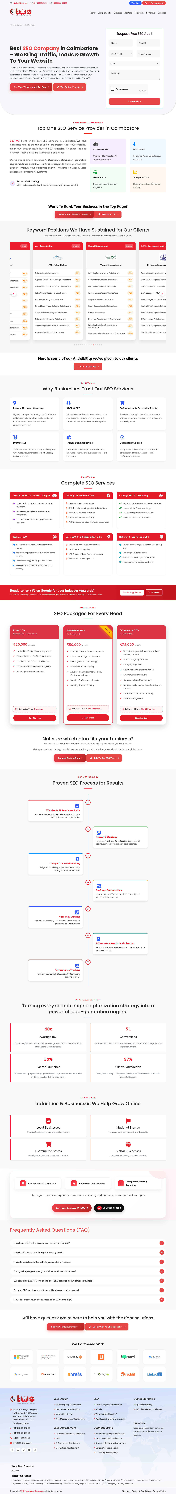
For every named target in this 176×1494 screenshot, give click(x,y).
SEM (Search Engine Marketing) (110, 1419)
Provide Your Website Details (72, 214)
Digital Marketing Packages (148, 1409)
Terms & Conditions (141, 1491)
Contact (162, 13)
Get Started (34, 718)
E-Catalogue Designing (106, 1452)
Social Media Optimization (75, 1480)
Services (118, 13)
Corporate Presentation (107, 1447)
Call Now (154, 592)
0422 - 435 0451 (21, 1438)
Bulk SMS (58, 1480)
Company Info (104, 13)
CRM (58, 1438)
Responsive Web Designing (68, 1409)
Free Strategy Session (132, 593)
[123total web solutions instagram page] (35, 1450)
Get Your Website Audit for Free (30, 87)
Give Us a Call (107, 214)
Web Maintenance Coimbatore (70, 1419)
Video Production (71, 1484)
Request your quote (151, 1480)
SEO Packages (109, 1484)
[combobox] (134, 63)
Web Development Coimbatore (70, 1433)
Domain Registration (95, 1480)
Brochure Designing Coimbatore (110, 1443)
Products (139, 13)
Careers (119, 1484)
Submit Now (134, 101)
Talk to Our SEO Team (104, 758)
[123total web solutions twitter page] (23, 1450)
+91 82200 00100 (60, 3)
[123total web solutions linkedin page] (18, 1450)
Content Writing (46, 1480)
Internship (129, 1484)
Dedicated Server (113, 1480)
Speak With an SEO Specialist (106, 1326)
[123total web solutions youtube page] (29, 1450)
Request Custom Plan (69, 758)
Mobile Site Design (64, 1414)
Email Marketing (36, 1484)
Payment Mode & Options (90, 1484)
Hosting (128, 13)
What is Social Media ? (106, 1414)
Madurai (15, 1470)
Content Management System (25, 1480)
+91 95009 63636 (40, 3)
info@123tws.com (20, 3)
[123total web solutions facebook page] (12, 1450)
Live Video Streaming (53, 1484)
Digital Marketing (143, 1404)
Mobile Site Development (67, 1447)
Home (92, 13)
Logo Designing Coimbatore (108, 1438)
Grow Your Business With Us (70, 1208)
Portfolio (150, 13)
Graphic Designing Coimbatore (109, 1433)
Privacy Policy (159, 1491)
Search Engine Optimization (108, 1404)
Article (98, 1409)
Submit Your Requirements (65, 1326)
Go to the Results (87, 366)
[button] (162, 293)
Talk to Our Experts (69, 87)
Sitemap (126, 1491)
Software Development (132, 1480)
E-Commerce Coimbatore (68, 1443)
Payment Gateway (20, 1484)
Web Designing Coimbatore (68, 1404)
